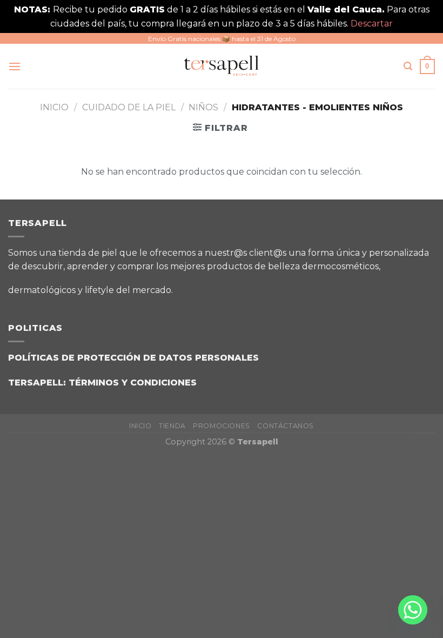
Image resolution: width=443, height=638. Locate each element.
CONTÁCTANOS (285, 426)
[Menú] (14, 66)
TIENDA (172, 426)
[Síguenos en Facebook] (188, 286)
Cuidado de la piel (129, 107)
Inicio (54, 107)
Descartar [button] (372, 23)
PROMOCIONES (221, 426)
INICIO (140, 426)
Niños (203, 107)
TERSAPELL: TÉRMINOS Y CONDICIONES (102, 382)
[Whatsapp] (412, 609)
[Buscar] (408, 66)
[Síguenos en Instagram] (215, 286)
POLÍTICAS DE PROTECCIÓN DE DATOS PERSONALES (133, 358)
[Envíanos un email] (242, 286)
